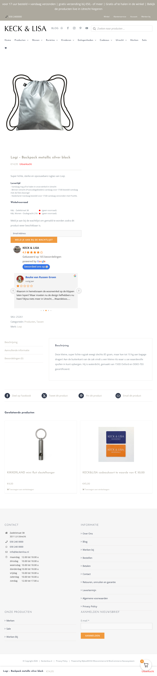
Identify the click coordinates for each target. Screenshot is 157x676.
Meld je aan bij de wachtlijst (34, 239)
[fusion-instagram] (74, 28)
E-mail (85, 620)
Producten (29, 321)
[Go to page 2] (46, 310)
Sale (8, 628)
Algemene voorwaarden (95, 598)
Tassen (40, 321)
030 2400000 (15, 16)
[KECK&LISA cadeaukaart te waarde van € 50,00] (116, 444)
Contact (87, 574)
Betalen (87, 565)
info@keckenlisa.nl (19, 551)
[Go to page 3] (48, 310)
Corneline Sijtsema (37, 277)
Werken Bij (12, 636)
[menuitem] (10, 40)
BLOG (53, 28)
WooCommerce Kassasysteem (121, 661)
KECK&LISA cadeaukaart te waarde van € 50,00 (113, 472)
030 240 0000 (16, 541)
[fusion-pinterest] (80, 28)
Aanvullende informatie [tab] (17, 350)
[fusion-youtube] (87, 28)
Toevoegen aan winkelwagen (21, 489)
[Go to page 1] (43, 310)
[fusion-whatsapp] (62, 28)
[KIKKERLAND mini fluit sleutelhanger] (41, 444)
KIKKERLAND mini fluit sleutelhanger (31, 472)
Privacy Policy (90, 606)
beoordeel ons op (34, 266)
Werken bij (88, 549)
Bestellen (87, 557)
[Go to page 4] (50, 310)
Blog (85, 541)
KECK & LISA (31, 248)
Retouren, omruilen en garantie (99, 582)
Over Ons (88, 533)
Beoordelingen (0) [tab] (14, 358)
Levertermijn (89, 590)
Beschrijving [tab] (11, 342)
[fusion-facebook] (68, 28)
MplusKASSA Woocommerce (94, 661)
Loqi (19, 326)
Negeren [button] (96, 9)
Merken (10, 620)
